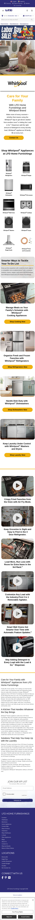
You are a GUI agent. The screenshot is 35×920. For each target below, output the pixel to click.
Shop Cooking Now (17, 322)
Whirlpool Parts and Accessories (26, 249)
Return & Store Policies (8, 848)
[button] (13, 1)
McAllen (4, 865)
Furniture (4, 817)
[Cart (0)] (32, 11)
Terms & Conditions (17, 895)
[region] (17, 909)
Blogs (3, 839)
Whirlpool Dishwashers (8, 194)
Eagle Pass (5, 859)
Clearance (4, 830)
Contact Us (13, 138)
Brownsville (5, 857)
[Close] (33, 900)
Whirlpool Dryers (26, 230)
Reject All (9, 916)
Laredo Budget (6, 863)
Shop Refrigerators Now (17, 367)
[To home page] (8, 10)
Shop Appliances (6, 837)
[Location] (27, 11)
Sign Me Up (17, 800)
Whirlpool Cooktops (26, 213)
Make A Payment (18, 3)
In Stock (4, 835)
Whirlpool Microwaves (26, 195)
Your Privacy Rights (17, 912)
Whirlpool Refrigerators (8, 174)
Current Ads (18, 5)
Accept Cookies (25, 916)
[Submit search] (32, 19)
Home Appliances (6, 824)
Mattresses (5, 820)
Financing (8, 3)
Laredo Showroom (7, 861)
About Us (4, 841)
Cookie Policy (14, 908)
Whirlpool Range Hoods (8, 249)
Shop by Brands (6, 846)
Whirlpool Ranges (26, 175)
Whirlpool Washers (8, 230)
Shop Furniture (6, 828)
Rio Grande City (6, 868)
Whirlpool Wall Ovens (9, 213)
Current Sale (5, 826)
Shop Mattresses (6, 833)
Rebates (27, 3)
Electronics (4, 822)
